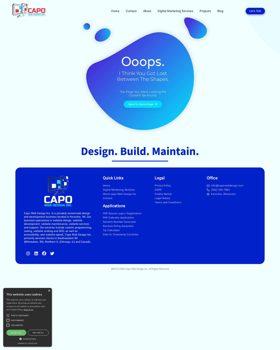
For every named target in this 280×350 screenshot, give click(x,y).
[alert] (27, 317)
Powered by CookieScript (27, 343)
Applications (114, 206)
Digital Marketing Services (175, 11)
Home (115, 11)
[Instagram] (28, 253)
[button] (27, 338)
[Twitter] (52, 253)
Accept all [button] (16, 332)
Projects (205, 11)
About (147, 11)
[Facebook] (44, 253)
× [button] (49, 291)
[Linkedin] (36, 253)
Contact (131, 11)
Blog (220, 11)
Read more (28, 309)
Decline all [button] (38, 332)
